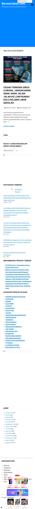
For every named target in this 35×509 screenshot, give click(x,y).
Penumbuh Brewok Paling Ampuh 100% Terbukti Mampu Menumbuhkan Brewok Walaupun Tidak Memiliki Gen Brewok (17, 277)
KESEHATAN (9, 299)
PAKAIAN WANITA (10, 322)
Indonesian (9, 151)
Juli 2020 (8, 429)
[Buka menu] (32, 5)
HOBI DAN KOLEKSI (11, 331)
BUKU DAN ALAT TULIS (12, 347)
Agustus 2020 (9, 426)
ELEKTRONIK (9, 303)
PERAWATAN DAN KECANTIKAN (15, 297)
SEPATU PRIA (9, 310)
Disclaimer (7, 470)
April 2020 (8, 431)
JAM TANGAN (9, 329)
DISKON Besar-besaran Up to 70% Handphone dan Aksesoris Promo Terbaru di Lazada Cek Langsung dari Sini (17, 242)
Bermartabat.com (13, 3)
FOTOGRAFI (9, 343)
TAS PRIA (8, 313)
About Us (6, 465)
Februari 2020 (9, 435)
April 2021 (8, 417)
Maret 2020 (8, 433)
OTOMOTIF (8, 306)
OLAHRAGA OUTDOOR (12, 345)
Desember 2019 (10, 438)
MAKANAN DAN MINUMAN (13, 327)
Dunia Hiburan (8, 472)
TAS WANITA (9, 320)
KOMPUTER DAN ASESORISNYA (15, 340)
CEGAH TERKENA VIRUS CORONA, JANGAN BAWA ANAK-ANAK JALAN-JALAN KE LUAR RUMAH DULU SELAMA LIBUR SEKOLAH (17, 95)
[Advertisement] (17, 26)
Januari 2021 (9, 422)
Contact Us (7, 467)
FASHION (8, 301)
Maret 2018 (8, 440)
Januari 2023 (9, 413)
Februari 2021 (9, 419)
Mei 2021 (8, 415)
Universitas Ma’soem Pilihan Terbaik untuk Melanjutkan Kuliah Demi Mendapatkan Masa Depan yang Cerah (17, 198)
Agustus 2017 (9, 442)
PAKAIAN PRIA (9, 308)
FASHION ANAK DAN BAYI (13, 336)
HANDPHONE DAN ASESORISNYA (15, 315)
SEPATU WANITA (10, 324)
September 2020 (10, 424)
